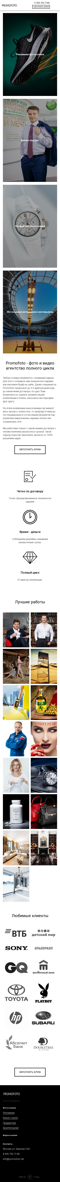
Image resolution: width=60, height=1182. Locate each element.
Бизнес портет (10, 1117)
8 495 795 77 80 (11, 1154)
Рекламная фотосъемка (30, 54)
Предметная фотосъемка (30, 226)
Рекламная (9, 1112)
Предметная (9, 1123)
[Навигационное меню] (54, 6)
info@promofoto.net (13, 1159)
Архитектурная (10, 1127)
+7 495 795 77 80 (42, 3)
